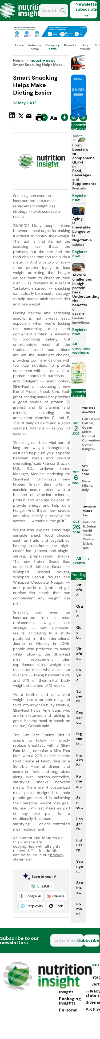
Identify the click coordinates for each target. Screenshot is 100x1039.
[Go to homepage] (47, 989)
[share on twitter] (21, 117)
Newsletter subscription (86, 7)
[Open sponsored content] (50, 35)
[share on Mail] (29, 117)
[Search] (63, 11)
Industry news (34, 47)
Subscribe (91, 940)
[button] (41, 886)
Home (19, 45)
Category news (52, 47)
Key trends (85, 47)
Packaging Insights (70, 1001)
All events (79, 560)
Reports (70, 45)
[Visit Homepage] (23, 19)
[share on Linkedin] (12, 117)
